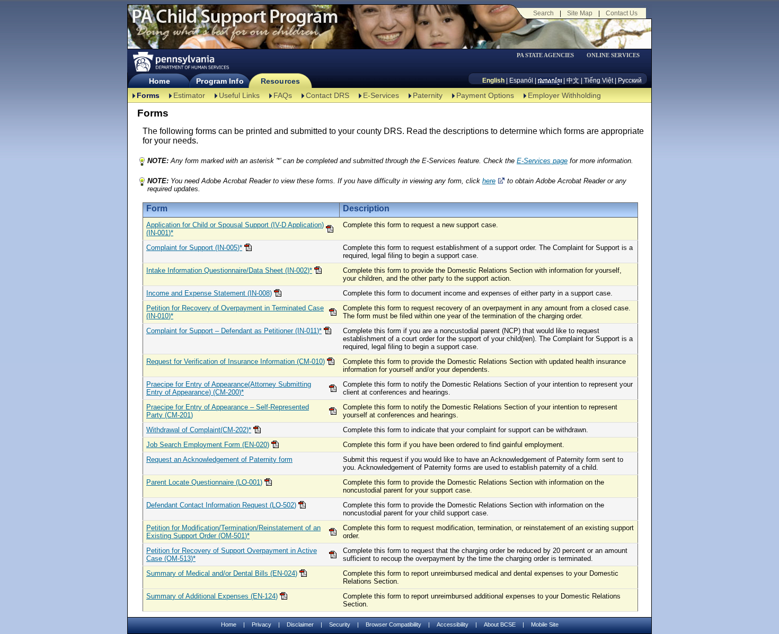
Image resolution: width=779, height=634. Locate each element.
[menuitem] (549, 55)
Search (543, 13)
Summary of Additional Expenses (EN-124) (212, 596)
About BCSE (500, 624)
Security (339, 624)
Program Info (219, 81)
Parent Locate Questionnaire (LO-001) (204, 482)
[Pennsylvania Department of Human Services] (180, 61)
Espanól (521, 80)
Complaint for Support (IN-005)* (194, 248)
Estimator (189, 95)
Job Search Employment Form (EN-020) (207, 445)
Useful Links (239, 95)
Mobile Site (545, 624)
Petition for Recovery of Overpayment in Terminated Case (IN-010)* (235, 312)
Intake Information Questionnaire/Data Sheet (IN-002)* (229, 270)
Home (159, 81)
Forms (148, 95)
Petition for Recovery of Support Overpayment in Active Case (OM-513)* (231, 554)
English (493, 80)
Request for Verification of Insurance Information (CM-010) (235, 361)
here (488, 181)
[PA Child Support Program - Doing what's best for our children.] (234, 23)
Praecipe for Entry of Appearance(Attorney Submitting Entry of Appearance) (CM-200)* (228, 388)
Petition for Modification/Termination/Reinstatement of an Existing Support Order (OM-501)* (233, 532)
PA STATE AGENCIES (545, 55)
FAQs (282, 95)
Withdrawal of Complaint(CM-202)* (198, 430)
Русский (630, 80)
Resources (280, 81)
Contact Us (622, 13)
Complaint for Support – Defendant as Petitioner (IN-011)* (234, 331)
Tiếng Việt (598, 80)
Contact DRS (327, 95)
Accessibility (452, 624)
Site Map (579, 13)
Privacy (261, 625)
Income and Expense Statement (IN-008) (209, 293)
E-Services (381, 95)
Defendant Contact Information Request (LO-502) (221, 505)
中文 (572, 80)
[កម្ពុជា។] (550, 80)
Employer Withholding (564, 95)
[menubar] (549, 55)
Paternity (427, 95)
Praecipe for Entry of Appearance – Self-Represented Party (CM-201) (227, 411)
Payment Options (485, 95)
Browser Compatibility (393, 624)
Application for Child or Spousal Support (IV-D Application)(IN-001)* (235, 229)
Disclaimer (300, 624)
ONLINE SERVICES (613, 55)
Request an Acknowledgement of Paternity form (219, 459)
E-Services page (542, 161)
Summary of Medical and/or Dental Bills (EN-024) (221, 573)
